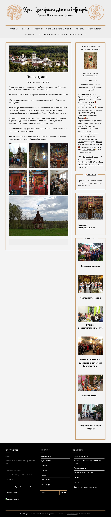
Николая (93, 139)
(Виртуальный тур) (86, 227)
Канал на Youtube (12, 493)
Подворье (44, 465)
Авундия (88, 126)
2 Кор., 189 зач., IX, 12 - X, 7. (90, 159)
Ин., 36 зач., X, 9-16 (90, 157)
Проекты (80, 29)
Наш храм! (82, 225)
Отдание (82, 94)
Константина (83, 134)
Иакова (81, 142)
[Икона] (90, 69)
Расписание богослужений (59, 29)
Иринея (81, 126)
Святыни (44, 470)
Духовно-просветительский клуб (86, 487)
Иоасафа (88, 131)
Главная (14, 29)
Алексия (99, 142)
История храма (46, 456)
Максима (90, 102)
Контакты (30, 35)
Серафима (88, 136)
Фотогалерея (94, 29)
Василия (91, 144)
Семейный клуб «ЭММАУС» (84, 473)
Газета (76, 482)
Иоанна (81, 131)
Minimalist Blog (72, 514)
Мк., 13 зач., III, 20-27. (86, 162)
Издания (77, 477)
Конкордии (82, 128)
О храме (25, 29)
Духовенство (46, 461)
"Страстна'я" (96, 147)
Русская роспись (80, 468)
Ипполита (97, 123)
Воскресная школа (81, 456)
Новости (37, 29)
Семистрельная (88, 150)
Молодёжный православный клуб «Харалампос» (62, 35)
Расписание (45, 480)
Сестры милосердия (90, 298)
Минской (98, 144)
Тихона (81, 118)
